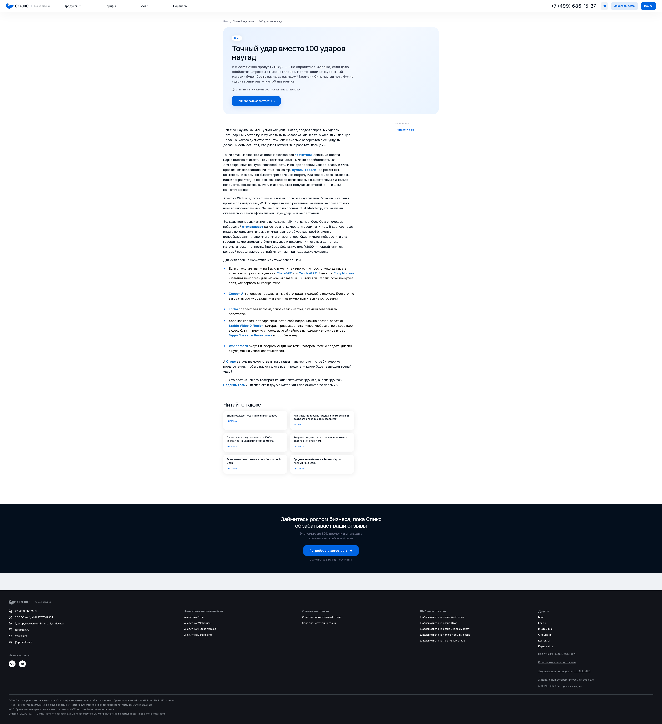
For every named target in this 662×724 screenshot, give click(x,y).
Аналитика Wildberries (197, 623)
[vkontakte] (12, 663)
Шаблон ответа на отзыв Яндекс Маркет (445, 628)
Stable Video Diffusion (246, 325)
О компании (545, 634)
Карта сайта (545, 646)
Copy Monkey (343, 273)
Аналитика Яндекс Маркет (200, 628)
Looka (233, 309)
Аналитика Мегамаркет (198, 634)
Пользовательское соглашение (557, 662)
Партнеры (180, 6)
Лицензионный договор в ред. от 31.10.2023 (564, 671)
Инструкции (545, 628)
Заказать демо (624, 6)
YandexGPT (308, 273)
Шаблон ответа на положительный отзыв (445, 634)
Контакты (544, 640)
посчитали (303, 155)
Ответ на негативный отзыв (319, 623)
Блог (143, 6)
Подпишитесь (234, 385)
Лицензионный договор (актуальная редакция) (566, 679)
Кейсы (542, 623)
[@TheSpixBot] (604, 6)
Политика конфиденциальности (557, 653)
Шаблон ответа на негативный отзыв (442, 640)
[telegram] (22, 663)
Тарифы (110, 6)
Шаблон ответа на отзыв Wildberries (442, 617)
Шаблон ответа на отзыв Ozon (438, 623)
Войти (648, 6)
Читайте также (405, 129)
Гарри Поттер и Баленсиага (251, 335)
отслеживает (252, 226)
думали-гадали (303, 170)
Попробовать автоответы (254, 101)
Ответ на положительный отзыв (321, 617)
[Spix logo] (17, 6)
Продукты (71, 6)
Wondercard (238, 346)
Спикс (231, 361)
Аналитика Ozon (194, 617)
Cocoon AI (236, 293)
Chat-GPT (284, 273)
